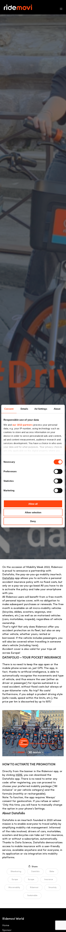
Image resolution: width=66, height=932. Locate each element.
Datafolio (8, 578)
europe (31, 879)
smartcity (52, 887)
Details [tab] (24, 408)
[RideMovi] (19, 7)
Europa (15, 879)
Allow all (33, 504)
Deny (33, 521)
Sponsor (7, 930)
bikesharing (16, 871)
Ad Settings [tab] (40, 408)
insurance (48, 879)
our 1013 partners (22, 424)
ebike (52, 871)
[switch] (58, 471)
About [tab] (57, 408)
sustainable (32, 895)
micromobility (14, 887)
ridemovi (34, 887)
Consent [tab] (9, 408)
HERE (19, 775)
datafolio (35, 871)
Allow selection (33, 512)
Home (5, 925)
